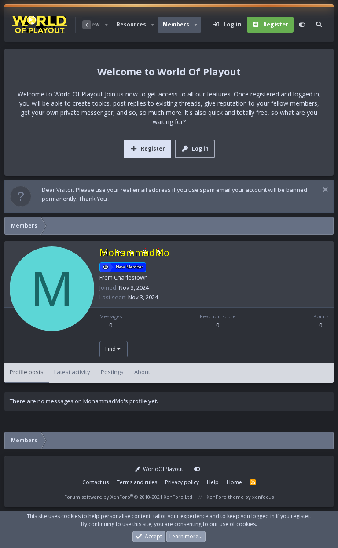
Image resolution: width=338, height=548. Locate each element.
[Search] (319, 25)
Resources (131, 24)
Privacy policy (182, 482)
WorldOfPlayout (162, 469)
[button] (106, 25)
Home (234, 482)
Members (176, 24)
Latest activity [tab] (72, 372)
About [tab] (142, 372)
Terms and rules (137, 482)
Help (213, 482)
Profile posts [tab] (27, 372)
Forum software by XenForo (129, 496)
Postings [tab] (112, 372)
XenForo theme (225, 496)
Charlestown (131, 277)
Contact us (95, 482)
